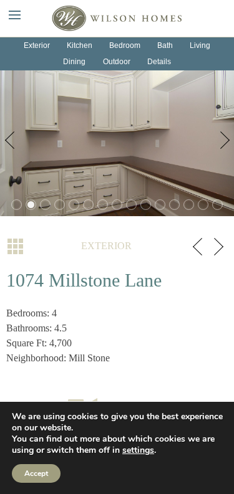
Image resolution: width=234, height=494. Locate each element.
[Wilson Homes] (117, 17)
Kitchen (79, 45)
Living (200, 45)
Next (221, 143)
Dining (74, 61)
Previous (12, 143)
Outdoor (116, 61)
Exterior (37, 45)
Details (159, 61)
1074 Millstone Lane (84, 280)
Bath (165, 45)
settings (138, 450)
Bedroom (124, 45)
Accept (36, 473)
